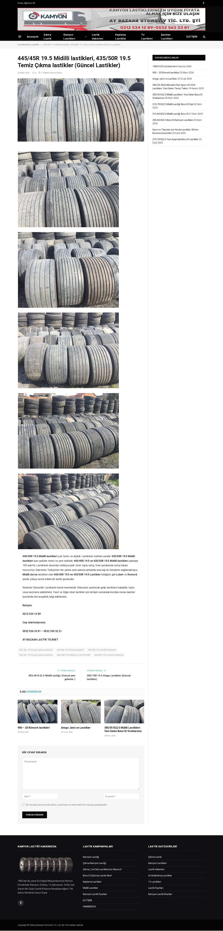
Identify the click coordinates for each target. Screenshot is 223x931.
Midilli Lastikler (90, 888)
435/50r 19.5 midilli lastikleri (102, 650)
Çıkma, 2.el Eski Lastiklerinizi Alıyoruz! (102, 869)
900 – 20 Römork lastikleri (34, 727)
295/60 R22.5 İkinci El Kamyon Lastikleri (172, 120)
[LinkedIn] (6, 174)
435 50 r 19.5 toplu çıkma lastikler (36, 650)
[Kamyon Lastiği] (111, 19)
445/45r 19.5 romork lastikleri (109, 655)
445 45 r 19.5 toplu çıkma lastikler (36, 655)
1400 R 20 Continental (163, 66)
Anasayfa (32, 36)
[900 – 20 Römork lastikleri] (37, 711)
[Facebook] (6, 157)
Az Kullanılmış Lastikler (28, 44)
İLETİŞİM (191, 36)
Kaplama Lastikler (120, 36)
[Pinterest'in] (6, 182)
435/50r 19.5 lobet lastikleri (70, 650)
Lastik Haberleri (97, 36)
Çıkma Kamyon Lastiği (94, 863)
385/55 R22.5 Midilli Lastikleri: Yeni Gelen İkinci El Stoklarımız (123, 729)
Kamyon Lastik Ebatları (160, 894)
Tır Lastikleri (147, 36)
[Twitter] (6, 166)
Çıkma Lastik (47, 36)
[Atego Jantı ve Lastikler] (81, 711)
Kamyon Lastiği (91, 857)
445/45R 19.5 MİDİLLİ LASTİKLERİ (73, 655)
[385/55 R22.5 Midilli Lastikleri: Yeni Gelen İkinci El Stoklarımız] (124, 711)
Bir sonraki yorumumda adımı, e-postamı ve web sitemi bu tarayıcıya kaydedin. (66, 804)
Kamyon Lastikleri (69, 36)
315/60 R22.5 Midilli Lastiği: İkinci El (170, 114)
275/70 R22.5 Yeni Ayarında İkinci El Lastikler (175, 139)
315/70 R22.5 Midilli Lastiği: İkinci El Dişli (172, 104)
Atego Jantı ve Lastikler (76, 727)
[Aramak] (203, 36)
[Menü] (19, 36)
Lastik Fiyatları (155, 888)
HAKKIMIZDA (89, 906)
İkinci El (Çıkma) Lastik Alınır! (97, 875)
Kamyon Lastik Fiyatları (95, 894)
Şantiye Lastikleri (167, 36)
